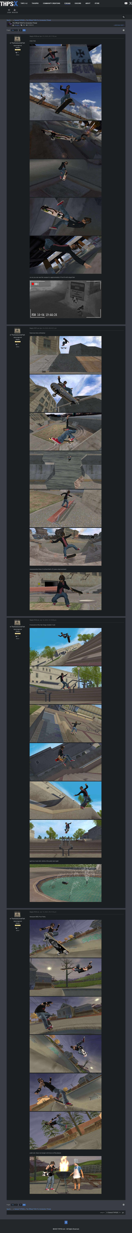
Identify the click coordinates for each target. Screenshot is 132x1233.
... (18, 30)
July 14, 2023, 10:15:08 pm (43, 620)
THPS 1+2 (24, 3)
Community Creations (51, 3)
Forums (67, 3)
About (87, 3)
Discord (78, 3)
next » (122, 25)
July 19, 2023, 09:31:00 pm (43, 912)
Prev (13, 30)
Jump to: (102, 1212)
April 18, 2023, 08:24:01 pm (43, 328)
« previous (117, 25)
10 (20, 30)
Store (97, 3)
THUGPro (35, 3)
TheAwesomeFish (18, 43)
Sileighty (17, 25)
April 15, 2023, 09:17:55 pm (43, 36)
